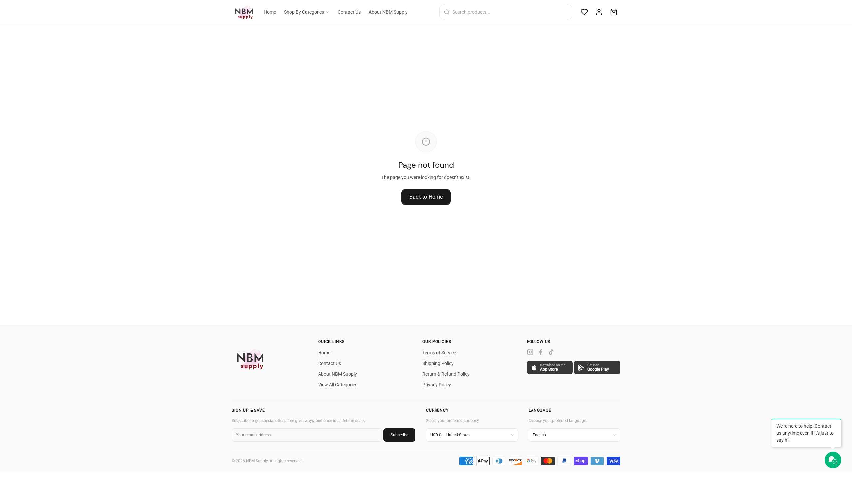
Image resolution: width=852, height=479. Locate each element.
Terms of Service (439, 352)
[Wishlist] (584, 12)
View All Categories (337, 384)
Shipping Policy (438, 363)
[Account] (599, 12)
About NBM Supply (388, 12)
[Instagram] (530, 352)
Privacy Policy (436, 384)
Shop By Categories (304, 12)
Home (270, 12)
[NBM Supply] (252, 359)
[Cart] (613, 12)
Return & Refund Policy (446, 374)
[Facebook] (540, 352)
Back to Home (426, 197)
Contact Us (349, 12)
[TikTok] (551, 352)
